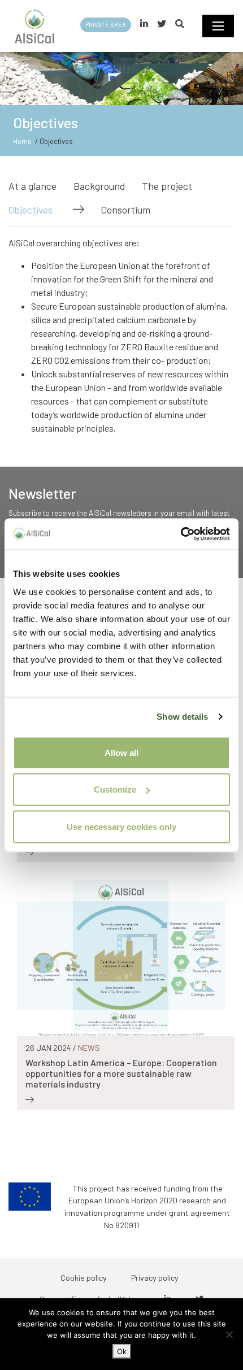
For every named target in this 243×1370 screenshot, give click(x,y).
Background (99, 186)
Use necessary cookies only (121, 826)
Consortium (125, 209)
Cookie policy (83, 1277)
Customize (115, 789)
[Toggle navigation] (218, 26)
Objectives (30, 209)
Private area (105, 24)
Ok (122, 1351)
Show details (182, 716)
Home (22, 141)
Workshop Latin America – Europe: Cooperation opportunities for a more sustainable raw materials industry (121, 1073)
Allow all (121, 752)
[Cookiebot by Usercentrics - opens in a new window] (180, 534)
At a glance (32, 186)
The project (167, 186)
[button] (179, 23)
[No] (229, 1334)
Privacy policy (155, 1277)
